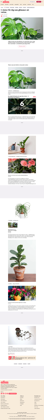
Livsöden (2, 4)
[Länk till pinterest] (7, 393)
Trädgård (6, 4)
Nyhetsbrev (3, 397)
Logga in (38, 1)
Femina (20, 413)
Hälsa (21, 399)
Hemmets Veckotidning (38, 405)
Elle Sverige (9, 413)
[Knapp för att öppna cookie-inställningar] (42, 2)
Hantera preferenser (5, 403)
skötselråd (20, 363)
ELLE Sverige (12, 416)
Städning (16, 7)
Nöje (21, 405)
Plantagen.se (12, 354)
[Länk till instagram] (3, 393)
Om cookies (3, 402)
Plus (33, 4)
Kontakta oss (36, 397)
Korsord (6, 7)
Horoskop (29, 4)
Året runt (36, 406)
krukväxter (24, 363)
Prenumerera (32, 1)
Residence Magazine (34, 413)
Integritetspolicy (4, 405)
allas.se (35, 418)
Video (21, 4)
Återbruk (20, 7)
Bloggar (24, 4)
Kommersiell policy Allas (5, 408)
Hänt (12, 413)
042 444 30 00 (19, 418)
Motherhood (28, 413)
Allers (35, 403)
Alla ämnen (3, 399)
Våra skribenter (4, 400)
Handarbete (17, 4)
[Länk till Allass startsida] (15, 2)
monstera (15, 363)
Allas (35, 402)
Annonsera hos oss (38, 399)
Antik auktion (37, 408)
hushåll (2, 14)
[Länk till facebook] (1, 393)
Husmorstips (12, 7)
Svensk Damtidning (16, 413)
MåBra (23, 413)
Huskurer (24, 7)
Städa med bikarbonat (30, 7)
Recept (25, 413)
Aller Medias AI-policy (5, 406)
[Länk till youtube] (5, 393)
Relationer (11, 4)
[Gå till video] (34, 96)
